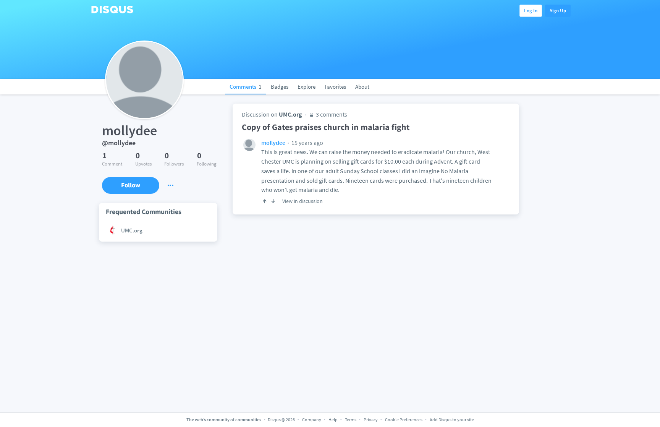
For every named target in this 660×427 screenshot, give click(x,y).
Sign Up (558, 10)
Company (311, 419)
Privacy (371, 419)
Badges (279, 86)
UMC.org (290, 114)
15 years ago (306, 142)
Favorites (335, 86)
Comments (246, 86)
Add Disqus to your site (452, 419)
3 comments (331, 114)
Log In (530, 10)
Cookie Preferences (404, 419)
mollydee (273, 142)
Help (333, 419)
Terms (350, 419)
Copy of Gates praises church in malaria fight (325, 127)
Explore (306, 86)
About (362, 86)
